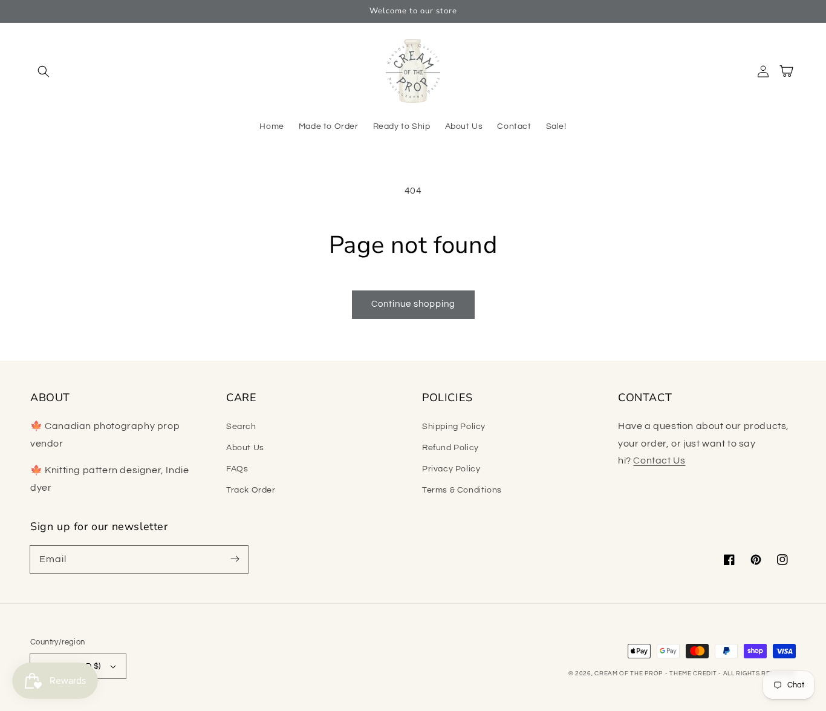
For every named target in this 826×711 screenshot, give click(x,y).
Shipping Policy (454, 426)
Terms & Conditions (462, 490)
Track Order (251, 490)
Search (241, 426)
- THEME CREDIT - (694, 673)
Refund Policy (450, 448)
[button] (43, 71)
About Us (245, 448)
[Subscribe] (234, 559)
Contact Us (659, 460)
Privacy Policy (451, 469)
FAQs (237, 469)
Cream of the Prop (628, 673)
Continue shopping (413, 304)
